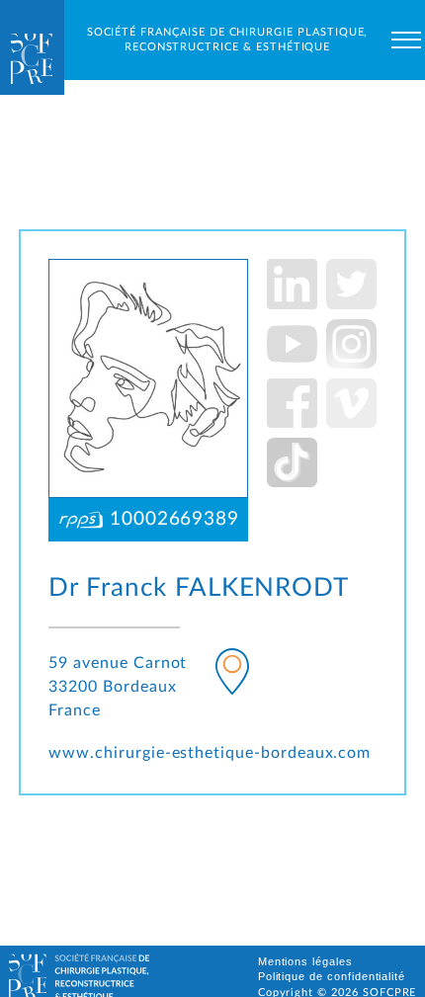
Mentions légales (305, 961)
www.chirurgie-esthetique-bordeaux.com (209, 753)
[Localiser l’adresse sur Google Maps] (232, 675)
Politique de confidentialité (332, 976)
